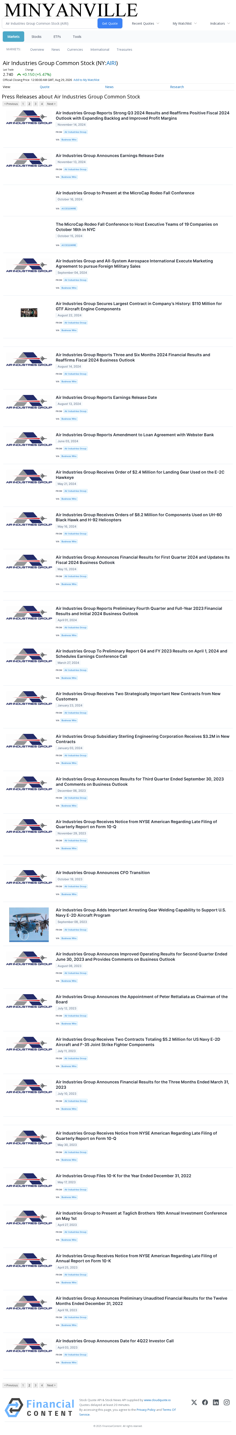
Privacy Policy (146, 1410)
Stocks (36, 36)
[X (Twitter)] (194, 1408)
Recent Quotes (143, 23)
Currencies (75, 49)
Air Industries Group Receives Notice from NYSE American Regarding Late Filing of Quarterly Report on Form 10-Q (136, 824)
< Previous (11, 104)
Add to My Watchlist (86, 80)
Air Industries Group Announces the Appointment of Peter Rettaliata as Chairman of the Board (142, 999)
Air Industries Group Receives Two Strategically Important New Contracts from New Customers (138, 696)
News (55, 49)
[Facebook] (205, 1408)
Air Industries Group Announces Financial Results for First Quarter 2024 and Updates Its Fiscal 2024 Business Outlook (143, 560)
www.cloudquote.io (157, 1400)
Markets (13, 36)
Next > (51, 104)
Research (177, 87)
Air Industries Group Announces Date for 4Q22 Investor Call (115, 1340)
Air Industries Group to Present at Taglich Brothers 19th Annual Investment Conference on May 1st (141, 1216)
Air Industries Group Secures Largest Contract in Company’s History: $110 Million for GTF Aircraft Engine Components (139, 306)
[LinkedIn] (216, 1408)
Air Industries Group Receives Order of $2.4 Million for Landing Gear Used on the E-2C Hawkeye (140, 475)
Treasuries (124, 49)
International (99, 49)
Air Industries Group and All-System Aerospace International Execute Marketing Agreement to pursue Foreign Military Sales (134, 263)
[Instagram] (226, 1408)
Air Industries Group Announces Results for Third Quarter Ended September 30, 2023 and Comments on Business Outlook (140, 782)
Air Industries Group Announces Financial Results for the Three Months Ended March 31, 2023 (142, 1084)
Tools (77, 36)
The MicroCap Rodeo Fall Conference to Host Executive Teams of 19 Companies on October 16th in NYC (137, 227)
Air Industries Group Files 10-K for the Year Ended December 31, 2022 (123, 1175)
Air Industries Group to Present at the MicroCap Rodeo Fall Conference (125, 192)
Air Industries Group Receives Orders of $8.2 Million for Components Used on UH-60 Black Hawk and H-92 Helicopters (139, 517)
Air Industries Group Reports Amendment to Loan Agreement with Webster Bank (135, 434)
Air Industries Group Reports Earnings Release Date (106, 397)
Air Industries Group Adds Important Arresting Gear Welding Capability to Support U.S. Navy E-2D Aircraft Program (141, 912)
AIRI (111, 63)
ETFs (57, 36)
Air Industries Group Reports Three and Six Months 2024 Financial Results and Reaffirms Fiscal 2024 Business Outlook (133, 357)
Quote (45, 87)
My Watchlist (182, 23)
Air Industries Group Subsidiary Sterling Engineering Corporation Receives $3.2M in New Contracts (143, 739)
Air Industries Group (75, 132)
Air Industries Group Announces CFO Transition (103, 872)
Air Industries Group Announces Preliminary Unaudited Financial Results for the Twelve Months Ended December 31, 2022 (141, 1301)
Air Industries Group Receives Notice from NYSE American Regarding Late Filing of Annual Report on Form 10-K (136, 1258)
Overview (37, 49)
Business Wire (69, 139)
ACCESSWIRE (69, 208)
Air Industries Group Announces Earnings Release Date (110, 155)
